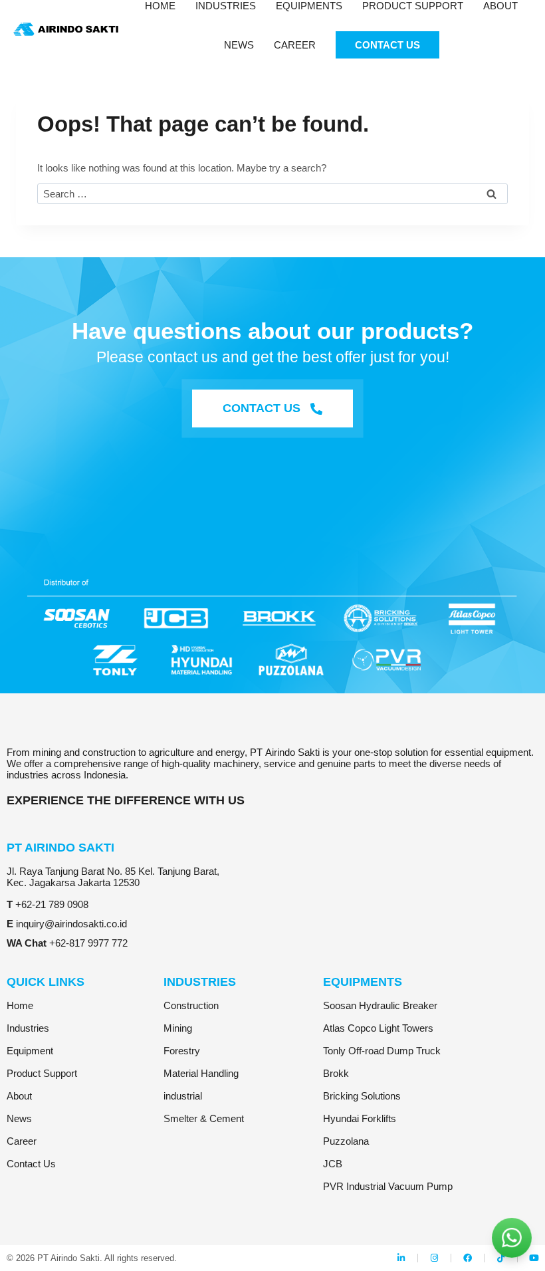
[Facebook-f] (467, 1258)
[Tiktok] (500, 1258)
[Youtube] (534, 1258)
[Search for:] (272, 193)
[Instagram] (434, 1258)
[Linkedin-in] (401, 1258)
